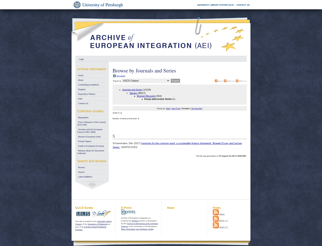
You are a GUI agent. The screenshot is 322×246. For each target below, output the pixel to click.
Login (81, 59)
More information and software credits (137, 229)
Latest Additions (85, 177)
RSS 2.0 (230, 81)
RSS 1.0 (242, 81)
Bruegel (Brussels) (146, 96)
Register (82, 89)
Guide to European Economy (91, 146)
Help (80, 99)
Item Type (176, 108)
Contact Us (83, 103)
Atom (220, 81)
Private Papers (84, 141)
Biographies (83, 117)
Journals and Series (132, 89)
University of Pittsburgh (98, 224)
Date (168, 108)
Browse (81, 167)
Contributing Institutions (88, 85)
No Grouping (196, 108)
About (80, 80)
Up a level (120, 76)
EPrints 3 (136, 221)
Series (133, 93)
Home (80, 75)
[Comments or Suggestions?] (242, 9)
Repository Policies (86, 94)
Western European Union (89, 137)
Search (81, 172)
